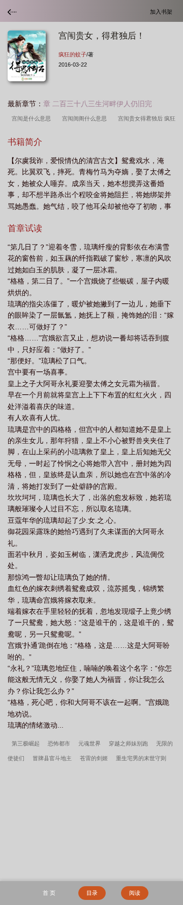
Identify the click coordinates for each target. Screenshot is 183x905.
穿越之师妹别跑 (128, 743)
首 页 (49, 893)
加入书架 (162, 11)
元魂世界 (89, 743)
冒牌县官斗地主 (52, 758)
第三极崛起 (26, 743)
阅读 (134, 893)
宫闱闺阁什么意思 (86, 118)
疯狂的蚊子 (72, 54)
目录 (92, 893)
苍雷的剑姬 (94, 758)
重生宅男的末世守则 (141, 758)
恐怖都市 (59, 743)
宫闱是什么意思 (33, 118)
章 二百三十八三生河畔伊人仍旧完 (97, 104)
